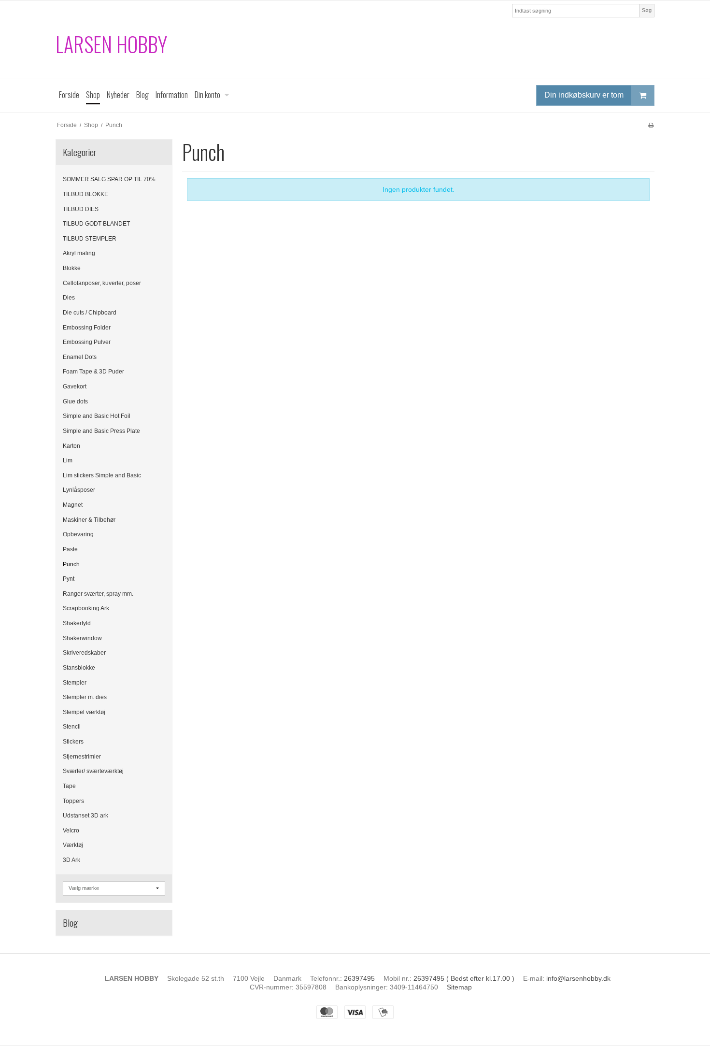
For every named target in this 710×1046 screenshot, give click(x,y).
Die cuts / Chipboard (89, 312)
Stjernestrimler (82, 756)
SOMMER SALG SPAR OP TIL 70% (109, 179)
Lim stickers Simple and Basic (102, 475)
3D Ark (71, 860)
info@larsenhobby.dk (578, 978)
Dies (69, 297)
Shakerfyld (77, 623)
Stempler (74, 682)
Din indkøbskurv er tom (584, 95)
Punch (71, 564)
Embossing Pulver (87, 342)
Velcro (71, 830)
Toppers (73, 801)
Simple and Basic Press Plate (101, 431)
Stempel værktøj (84, 712)
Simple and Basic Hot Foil (96, 416)
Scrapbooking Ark (86, 608)
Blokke (72, 268)
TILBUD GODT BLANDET (96, 223)
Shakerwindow (82, 638)
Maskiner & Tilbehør (89, 519)
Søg (647, 10)
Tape (69, 786)
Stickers (73, 741)
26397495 (359, 978)
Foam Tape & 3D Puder (93, 371)
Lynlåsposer (79, 490)
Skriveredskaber (84, 652)
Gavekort (74, 386)
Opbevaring (78, 534)
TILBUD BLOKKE (85, 194)
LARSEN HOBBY (111, 44)
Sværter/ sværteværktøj (93, 771)
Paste (70, 549)
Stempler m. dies (85, 697)
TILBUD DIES (81, 209)
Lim (67, 460)
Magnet (73, 505)
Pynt (68, 578)
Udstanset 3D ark (85, 815)
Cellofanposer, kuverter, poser (102, 283)
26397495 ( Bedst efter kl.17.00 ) (463, 978)
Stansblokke (79, 667)
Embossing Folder (87, 327)
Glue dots (75, 401)
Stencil (72, 726)
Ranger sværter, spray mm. (98, 593)
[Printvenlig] (650, 125)
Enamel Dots (80, 357)
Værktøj (73, 845)
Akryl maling (79, 253)
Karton (71, 446)
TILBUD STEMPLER (89, 238)
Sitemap (459, 987)
